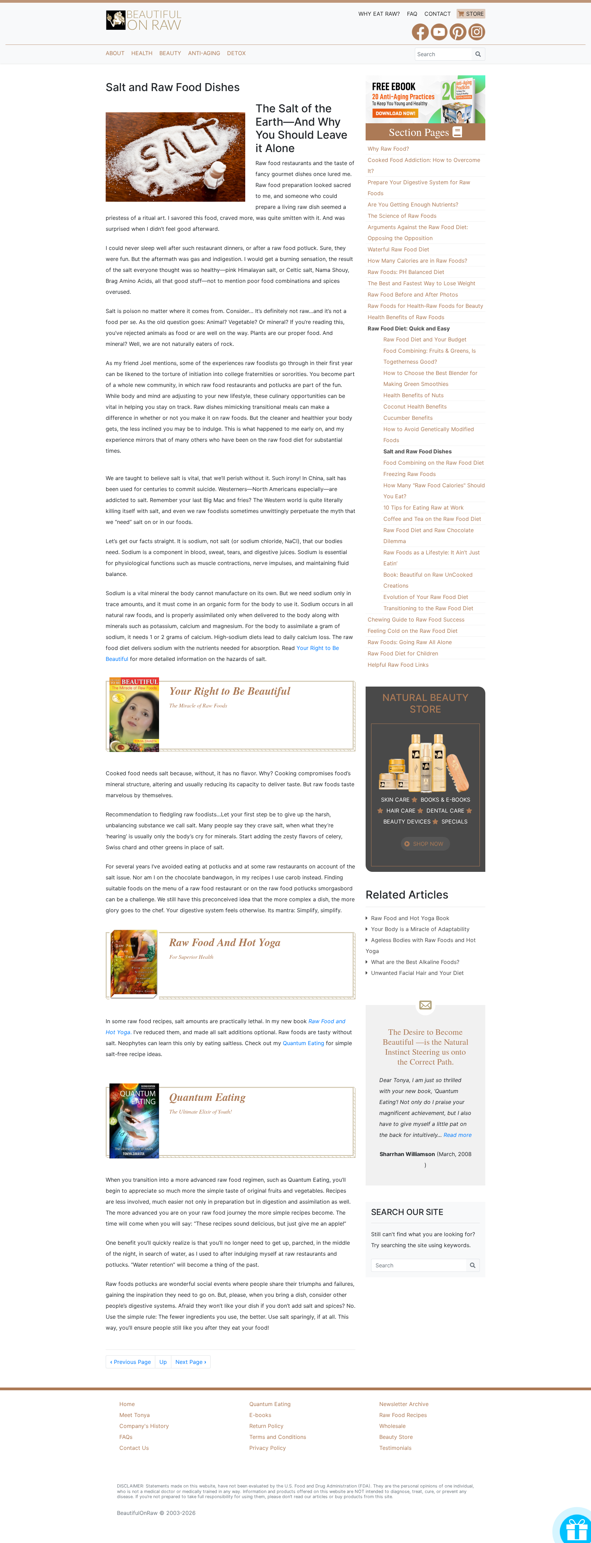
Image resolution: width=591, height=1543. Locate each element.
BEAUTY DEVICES (407, 821)
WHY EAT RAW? (379, 13)
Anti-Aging (204, 53)
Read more (458, 1134)
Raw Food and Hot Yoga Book (410, 918)
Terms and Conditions (277, 1436)
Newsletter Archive (404, 1404)
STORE (475, 13)
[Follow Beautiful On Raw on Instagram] (476, 28)
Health (142, 53)
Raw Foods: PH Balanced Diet (406, 271)
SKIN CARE (395, 799)
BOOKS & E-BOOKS (445, 799)
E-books (260, 1415)
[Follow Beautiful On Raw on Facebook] (420, 28)
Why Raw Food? (388, 148)
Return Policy (266, 1425)
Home (127, 1404)
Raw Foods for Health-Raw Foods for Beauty (425, 305)
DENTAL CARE (445, 810)
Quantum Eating (303, 1043)
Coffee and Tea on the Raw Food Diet (432, 518)
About (115, 53)
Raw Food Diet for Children (403, 653)
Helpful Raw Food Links (398, 664)
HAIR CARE (401, 810)
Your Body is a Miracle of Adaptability (420, 929)
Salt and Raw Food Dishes (417, 451)
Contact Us (134, 1447)
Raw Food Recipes (403, 1415)
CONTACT (437, 13)
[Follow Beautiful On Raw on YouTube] (439, 28)
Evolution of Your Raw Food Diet (425, 596)
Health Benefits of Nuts (413, 395)
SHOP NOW (428, 843)
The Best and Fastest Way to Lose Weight (421, 283)
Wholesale (392, 1425)
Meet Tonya (134, 1415)
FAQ (412, 13)
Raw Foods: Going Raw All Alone (410, 642)
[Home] (144, 20)
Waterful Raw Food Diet (398, 249)
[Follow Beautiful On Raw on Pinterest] (458, 28)
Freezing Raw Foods (409, 474)
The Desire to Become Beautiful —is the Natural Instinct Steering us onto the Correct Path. (426, 1046)
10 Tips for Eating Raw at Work (423, 507)
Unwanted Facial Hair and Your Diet (417, 972)
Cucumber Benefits (408, 417)
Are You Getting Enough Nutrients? (413, 204)
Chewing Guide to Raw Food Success (416, 619)
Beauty (170, 53)
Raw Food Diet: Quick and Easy (409, 328)
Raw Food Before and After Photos (413, 294)
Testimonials (395, 1447)
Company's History (144, 1425)
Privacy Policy (267, 1447)
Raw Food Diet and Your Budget (425, 339)
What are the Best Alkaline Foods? (415, 961)
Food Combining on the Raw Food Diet (433, 462)
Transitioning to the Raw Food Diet (428, 608)
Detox (236, 53)
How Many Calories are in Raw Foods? (417, 260)
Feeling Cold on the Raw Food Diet (413, 630)
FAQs (125, 1436)
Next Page (190, 1361)
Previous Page (130, 1361)
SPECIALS (455, 821)
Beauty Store (396, 1436)
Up (163, 1361)
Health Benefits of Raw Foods (406, 317)
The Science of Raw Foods (402, 215)
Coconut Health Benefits (415, 406)
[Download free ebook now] (425, 98)
